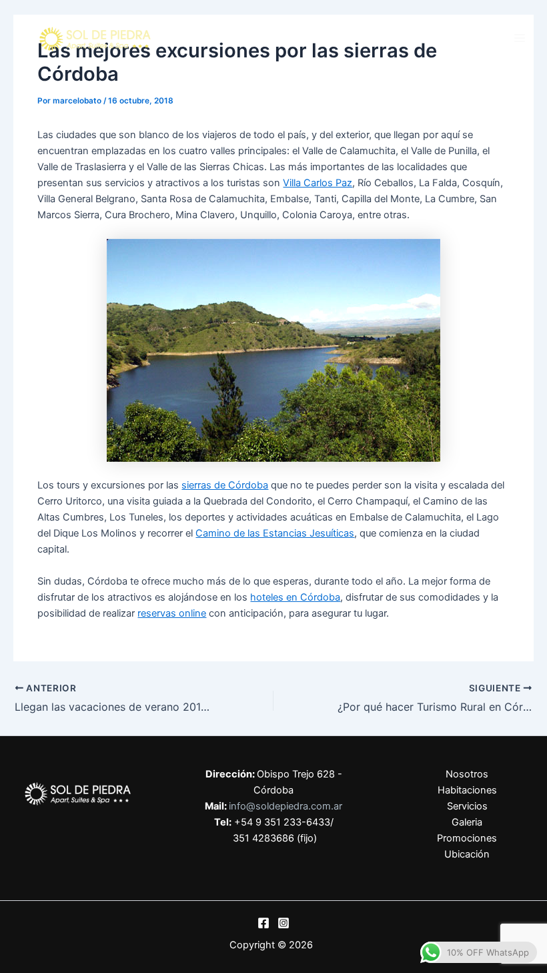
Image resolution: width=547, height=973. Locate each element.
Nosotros (467, 774)
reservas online (171, 613)
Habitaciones (467, 790)
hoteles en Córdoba (295, 597)
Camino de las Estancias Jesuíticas (274, 533)
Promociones (467, 838)
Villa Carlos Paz (317, 183)
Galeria (467, 822)
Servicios (467, 806)
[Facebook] (263, 923)
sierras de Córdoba (224, 485)
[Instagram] (284, 923)
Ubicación (467, 854)
